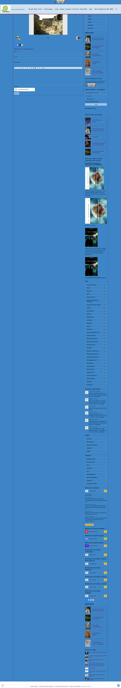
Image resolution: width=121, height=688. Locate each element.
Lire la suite (97, 396)
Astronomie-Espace (95, 344)
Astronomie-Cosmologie (95, 445)
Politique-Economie (95, 297)
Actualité (95, 307)
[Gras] (15, 68)
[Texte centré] (28, 68)
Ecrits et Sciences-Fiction (97, 120)
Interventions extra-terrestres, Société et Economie (98, 38)
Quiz (91, 9)
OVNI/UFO (95, 314)
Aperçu (43, 67)
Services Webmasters (95, 474)
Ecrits (40, 9)
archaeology (95, 381)
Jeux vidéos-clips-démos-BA (95, 357)
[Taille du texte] (21, 68)
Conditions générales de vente (61, 686)
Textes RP (95, 137)
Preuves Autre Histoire (95, 284)
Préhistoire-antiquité (95, 335)
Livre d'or (75, 9)
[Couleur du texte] (23, 68)
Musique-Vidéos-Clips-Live (95, 353)
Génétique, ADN (95, 372)
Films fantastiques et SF (95, 360)
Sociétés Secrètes (95, 369)
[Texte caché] (32, 68)
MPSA (111, 9)
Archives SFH (95, 329)
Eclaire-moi (91, 419)
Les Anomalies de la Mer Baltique (98, 46)
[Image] (34, 68)
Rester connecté (90, 99)
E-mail (15, 57)
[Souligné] (19, 68)
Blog (35, 9)
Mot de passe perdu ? (95, 101)
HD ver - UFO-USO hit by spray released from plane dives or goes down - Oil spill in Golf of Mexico (96, 664)
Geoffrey (90, 398)
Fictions (95, 294)
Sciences (95, 287)
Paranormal (95, 290)
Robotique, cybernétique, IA (95, 350)
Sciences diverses (95, 441)
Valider (96, 104)
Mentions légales (34, 686)
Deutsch (89, 22)
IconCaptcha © (32, 90)
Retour (48, 38)
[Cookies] (2, 685)
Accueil (31, 9)
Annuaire (68, 9)
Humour (95, 326)
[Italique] (17, 68)
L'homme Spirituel (95, 366)
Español (89, 16)
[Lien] (30, 68)
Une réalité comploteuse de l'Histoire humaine (97, 55)
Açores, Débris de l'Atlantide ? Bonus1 (97, 652)
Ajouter (16, 93)
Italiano (89, 19)
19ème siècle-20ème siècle (95, 341)
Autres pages (48, 9)
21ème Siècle (95, 347)
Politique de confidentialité (75, 686)
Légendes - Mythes (95, 378)
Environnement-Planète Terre (95, 332)
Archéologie (95, 323)
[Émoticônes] (39, 68)
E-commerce (95, 480)
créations (95, 451)
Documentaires (95, 363)
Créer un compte (88, 101)
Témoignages (95, 384)
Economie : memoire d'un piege (95, 304)
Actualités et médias (95, 459)
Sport (95, 471)
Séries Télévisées (95, 310)
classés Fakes (95, 320)
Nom (15, 51)
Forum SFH (83, 9)
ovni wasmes (92, 668)
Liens (56, 9)
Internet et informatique (95, 477)
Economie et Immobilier (95, 483)
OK (105, 491)
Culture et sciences (95, 462)
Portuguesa (90, 28)
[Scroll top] (118, 685)
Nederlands (90, 25)
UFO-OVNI (95, 438)
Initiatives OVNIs (95, 317)
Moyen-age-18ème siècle (95, 338)
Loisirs (95, 465)
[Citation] (26, 68)
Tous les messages (89, 524)
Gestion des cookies (86, 686)
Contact (61, 9)
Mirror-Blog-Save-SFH (102, 9)
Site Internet (17, 62)
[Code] (37, 68)
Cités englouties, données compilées (98, 72)
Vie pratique (95, 468)
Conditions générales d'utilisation (46, 686)
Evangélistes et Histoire (96, 62)
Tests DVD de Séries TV (95, 375)
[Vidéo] (36, 68)
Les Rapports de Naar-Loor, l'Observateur (98, 144)
